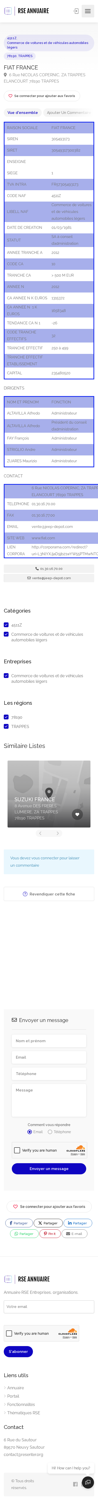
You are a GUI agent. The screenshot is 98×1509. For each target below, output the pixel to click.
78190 (12, 56)
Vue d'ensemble (23, 112)
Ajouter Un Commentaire (69, 112)
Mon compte (76, 11)
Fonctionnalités (21, 1404)
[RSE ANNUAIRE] (27, 11)
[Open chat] (88, 1482)
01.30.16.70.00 (51, 569)
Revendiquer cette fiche (52, 894)
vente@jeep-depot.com (51, 578)
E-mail (76, 1234)
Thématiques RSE (23, 1412)
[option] (49, 794)
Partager (20, 1223)
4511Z (12, 38)
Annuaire (15, 1387)
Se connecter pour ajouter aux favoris (52, 1207)
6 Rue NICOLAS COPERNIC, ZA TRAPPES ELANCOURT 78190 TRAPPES (44, 78)
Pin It (52, 1234)
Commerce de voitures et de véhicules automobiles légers (47, 45)
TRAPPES (25, 56)
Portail (13, 1396)
